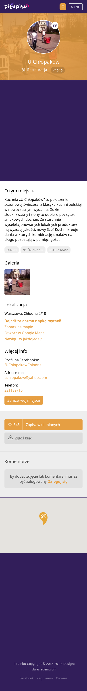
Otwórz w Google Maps (24, 332)
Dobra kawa (59, 250)
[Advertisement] (43, 130)
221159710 (13, 390)
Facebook (26, 678)
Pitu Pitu (20, 664)
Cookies (61, 678)
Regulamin (45, 678)
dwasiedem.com (44, 669)
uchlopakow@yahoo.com (25, 377)
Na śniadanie (33, 250)
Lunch (12, 250)
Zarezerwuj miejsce (23, 400)
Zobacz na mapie (18, 326)
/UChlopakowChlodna (22, 364)
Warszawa (16, 6)
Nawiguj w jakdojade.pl (24, 338)
